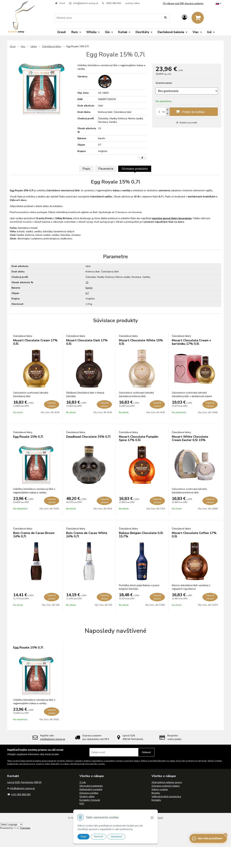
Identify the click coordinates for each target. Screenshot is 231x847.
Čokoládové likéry (51, 46)
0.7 (87, 293)
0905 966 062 (113, 3)
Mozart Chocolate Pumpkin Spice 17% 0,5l (138, 438)
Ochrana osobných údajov (166, 785)
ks (164, 111)
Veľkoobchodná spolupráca (166, 796)
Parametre (105, 169)
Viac (23, 46)
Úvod (62, 3)
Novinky (156, 793)
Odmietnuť (116, 836)
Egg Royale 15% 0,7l (28, 437)
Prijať (83, 836)
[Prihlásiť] (184, 17)
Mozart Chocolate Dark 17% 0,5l (87, 342)
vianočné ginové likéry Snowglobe (172, 218)
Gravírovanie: (164, 83)
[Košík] (198, 18)
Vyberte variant (51, 404)
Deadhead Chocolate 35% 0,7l (88, 437)
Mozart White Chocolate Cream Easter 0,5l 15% (190, 438)
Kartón (89, 287)
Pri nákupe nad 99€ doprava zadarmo (183, 3)
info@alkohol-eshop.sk (85, 3)
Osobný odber (87, 796)
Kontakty (156, 800)
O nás (82, 782)
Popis (86, 169)
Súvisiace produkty (135, 169)
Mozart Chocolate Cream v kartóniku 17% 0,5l (191, 342)
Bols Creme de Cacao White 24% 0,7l (86, 534)
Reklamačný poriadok (90, 789)
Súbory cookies (160, 789)
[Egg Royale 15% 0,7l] (41, 89)
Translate (25, 828)
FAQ (81, 803)
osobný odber (132, 3)
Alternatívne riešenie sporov (167, 782)
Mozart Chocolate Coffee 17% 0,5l (194, 534)
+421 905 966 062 (21, 794)
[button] (225, 835)
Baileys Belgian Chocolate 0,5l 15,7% (141, 534)
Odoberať (146, 752)
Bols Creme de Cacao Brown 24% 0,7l (33, 534)
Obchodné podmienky (91, 785)
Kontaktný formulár (89, 800)
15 (87, 282)
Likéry (34, 46)
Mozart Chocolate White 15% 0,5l (141, 342)
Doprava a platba (88, 793)
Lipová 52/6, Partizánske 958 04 (24, 782)
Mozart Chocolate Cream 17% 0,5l (35, 342)
